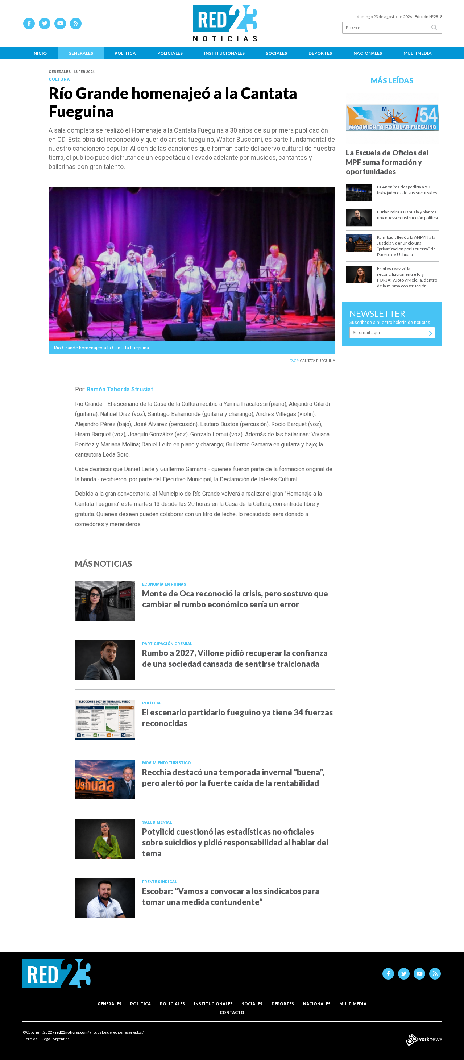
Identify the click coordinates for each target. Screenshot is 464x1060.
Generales (80, 53)
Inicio (39, 53)
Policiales (170, 53)
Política (125, 53)
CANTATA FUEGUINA (317, 360)
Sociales (276, 53)
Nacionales (367, 53)
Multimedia (417, 53)
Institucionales (224, 53)
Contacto (232, 1012)
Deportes (320, 53)
